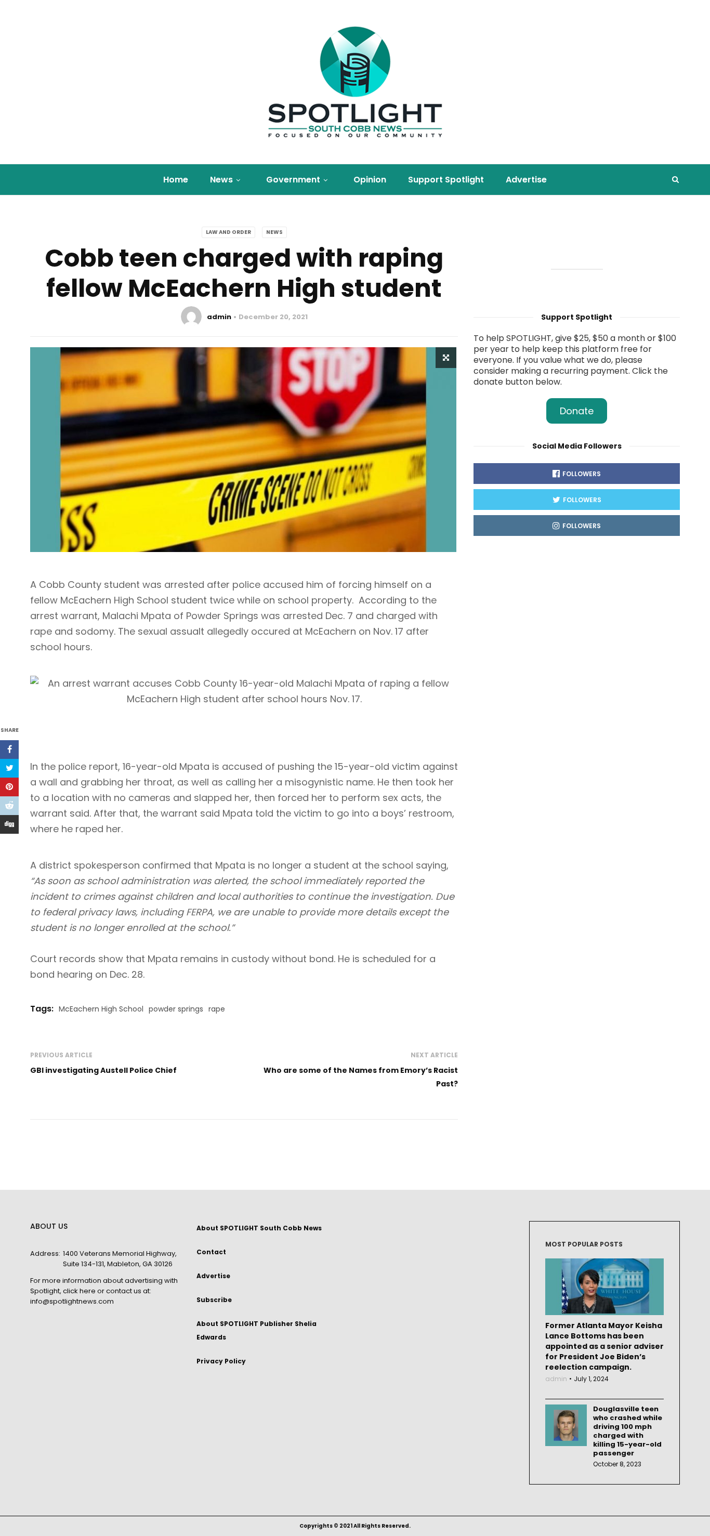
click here (79, 1291)
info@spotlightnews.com (72, 1301)
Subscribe (214, 1299)
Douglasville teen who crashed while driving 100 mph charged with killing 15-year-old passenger (627, 1431)
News (221, 180)
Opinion (369, 180)
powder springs (176, 1009)
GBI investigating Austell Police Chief (103, 1070)
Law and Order (228, 232)
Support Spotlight (446, 180)
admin (219, 317)
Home (175, 180)
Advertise (526, 180)
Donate (577, 410)
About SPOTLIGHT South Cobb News (259, 1228)
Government (293, 180)
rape (216, 1009)
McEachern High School (101, 1009)
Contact (211, 1252)
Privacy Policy (221, 1361)
